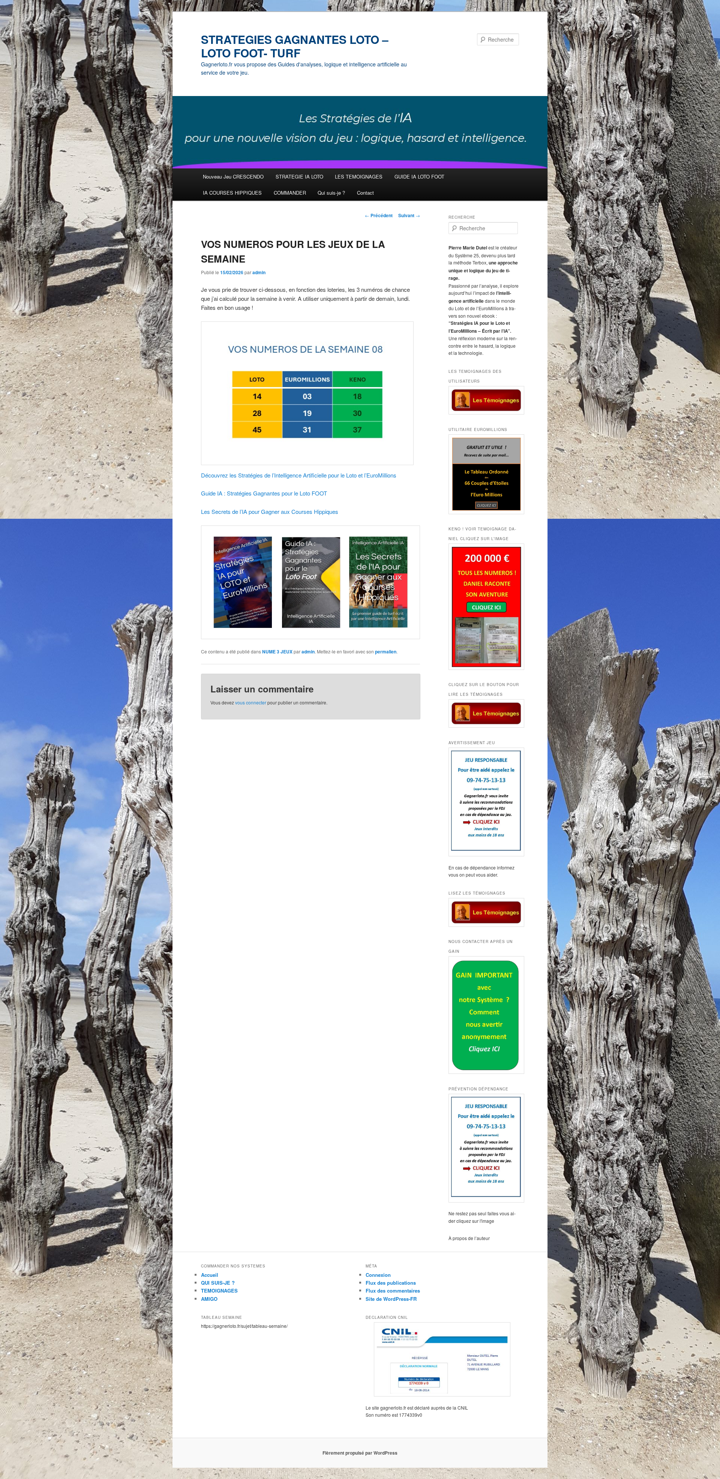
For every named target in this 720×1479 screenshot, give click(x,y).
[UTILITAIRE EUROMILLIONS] (483, 474)
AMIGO (209, 1298)
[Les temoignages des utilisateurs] (483, 400)
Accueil (209, 1274)
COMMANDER (290, 192)
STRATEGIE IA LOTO (299, 176)
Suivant (409, 215)
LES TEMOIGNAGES (358, 176)
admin (259, 272)
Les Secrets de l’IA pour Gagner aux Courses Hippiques (269, 511)
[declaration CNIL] (442, 1359)
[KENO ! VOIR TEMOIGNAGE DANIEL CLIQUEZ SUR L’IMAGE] (483, 607)
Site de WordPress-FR (391, 1298)
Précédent (379, 215)
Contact (365, 192)
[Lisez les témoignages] (483, 912)
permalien (385, 651)
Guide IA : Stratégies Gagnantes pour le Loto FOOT (264, 493)
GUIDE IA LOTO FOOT (419, 176)
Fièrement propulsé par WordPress (360, 1452)
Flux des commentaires (393, 1290)
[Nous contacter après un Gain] (483, 1015)
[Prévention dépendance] (483, 1148)
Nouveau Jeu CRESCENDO (233, 176)
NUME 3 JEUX (277, 651)
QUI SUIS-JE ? (218, 1282)
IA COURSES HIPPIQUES (232, 192)
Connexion (378, 1274)
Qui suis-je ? (331, 192)
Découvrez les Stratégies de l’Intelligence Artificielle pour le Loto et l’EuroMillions (298, 475)
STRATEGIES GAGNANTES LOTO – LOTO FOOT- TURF (294, 46)
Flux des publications (391, 1282)
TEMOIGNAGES (219, 1290)
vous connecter (250, 702)
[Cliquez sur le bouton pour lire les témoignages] (483, 713)
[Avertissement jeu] (483, 802)
